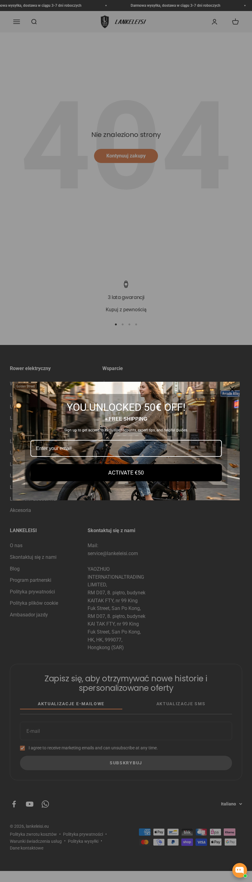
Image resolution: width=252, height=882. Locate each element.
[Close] (232, 389)
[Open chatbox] (239, 870)
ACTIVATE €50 (126, 472)
